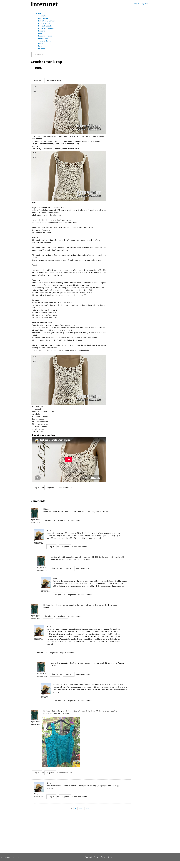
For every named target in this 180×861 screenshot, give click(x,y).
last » (88, 809)
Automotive (43, 18)
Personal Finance (45, 36)
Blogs (40, 43)
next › (81, 809)
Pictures (41, 48)
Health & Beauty (45, 26)
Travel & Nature (44, 41)
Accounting (43, 16)
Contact (88, 857)
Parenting (42, 33)
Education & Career (46, 21)
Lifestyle (41, 31)
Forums (41, 46)
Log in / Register (141, 4)
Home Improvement (46, 28)
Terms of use (99, 857)
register (50, 488)
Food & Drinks (44, 23)
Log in (36, 488)
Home (110, 857)
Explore (38, 13)
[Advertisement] (68, 833)
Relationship (43, 38)
